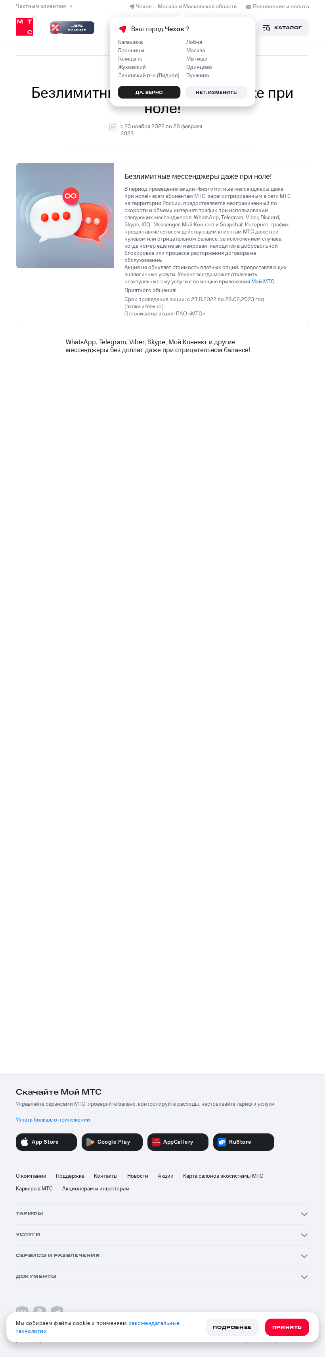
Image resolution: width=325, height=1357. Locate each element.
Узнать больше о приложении (53, 1120)
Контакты (106, 1176)
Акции (166, 1176)
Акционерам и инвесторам (96, 1189)
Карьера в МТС (34, 1189)
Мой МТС (262, 282)
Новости (137, 1176)
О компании (31, 1176)
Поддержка (70, 1176)
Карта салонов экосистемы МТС (223, 1176)
